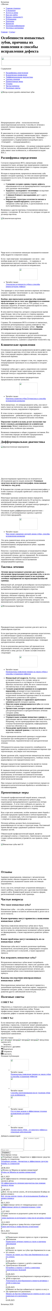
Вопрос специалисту (14, 17)
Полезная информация (15, 26)
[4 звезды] (31, 1040)
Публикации (11, 19)
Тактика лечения (13, 79)
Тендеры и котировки (15, 28)
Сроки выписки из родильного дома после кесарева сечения (26, 1218)
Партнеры (10, 21)
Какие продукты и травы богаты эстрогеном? (20, 1227)
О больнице (11, 10)
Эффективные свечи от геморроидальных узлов (21, 1207)
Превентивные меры (14, 81)
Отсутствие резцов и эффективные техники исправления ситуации (29, 1112)
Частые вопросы (12, 86)
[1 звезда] (5, 1040)
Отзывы (9, 84)
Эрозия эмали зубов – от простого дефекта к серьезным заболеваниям (29, 1131)
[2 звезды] (13, 1040)
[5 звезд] (40, 1040)
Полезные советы (13, 88)
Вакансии (10, 23)
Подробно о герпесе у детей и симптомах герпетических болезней (23, 1269)
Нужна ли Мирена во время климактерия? (18, 1172)
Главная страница (13, 8)
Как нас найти (12, 15)
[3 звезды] (22, 1040)
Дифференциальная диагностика (19, 77)
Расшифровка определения (17, 73)
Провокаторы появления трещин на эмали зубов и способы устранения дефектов (27, 673)
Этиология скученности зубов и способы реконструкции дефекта (23, 285)
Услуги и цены (12, 13)
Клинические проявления (16, 75)
